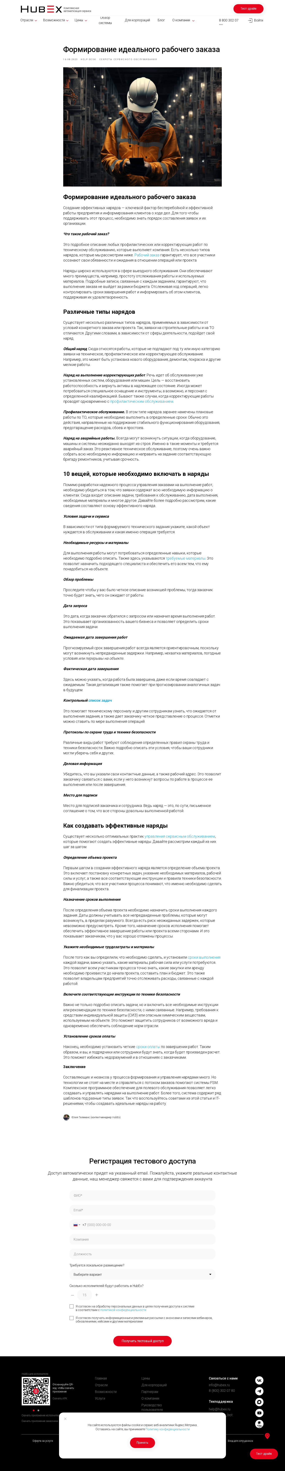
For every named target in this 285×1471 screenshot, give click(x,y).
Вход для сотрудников (240, 1440)
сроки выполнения (204, 957)
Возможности (106, 1392)
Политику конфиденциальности (168, 1429)
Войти (258, 20)
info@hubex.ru (219, 1385)
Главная (101, 1378)
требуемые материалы (185, 558)
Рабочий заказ (146, 255)
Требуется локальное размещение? (96, 1265)
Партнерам (149, 1392)
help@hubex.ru (219, 1409)
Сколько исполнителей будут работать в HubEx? (106, 1286)
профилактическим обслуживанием (141, 401)
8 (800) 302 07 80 (222, 1391)
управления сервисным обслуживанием (180, 836)
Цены (145, 1378)
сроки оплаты (148, 1046)
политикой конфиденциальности (123, 1310)
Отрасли (101, 1385)
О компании (150, 1398)
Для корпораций (154, 1385)
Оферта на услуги (43, 1440)
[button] (248, 8)
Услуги (100, 1398)
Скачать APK (60, 1398)
